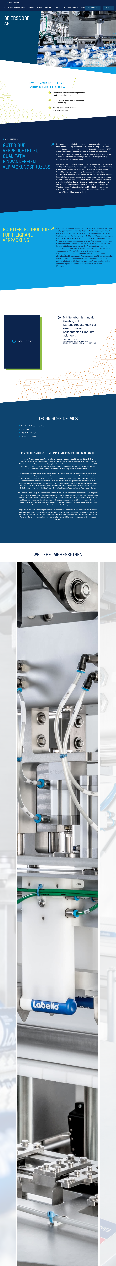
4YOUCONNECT (92, 7)
